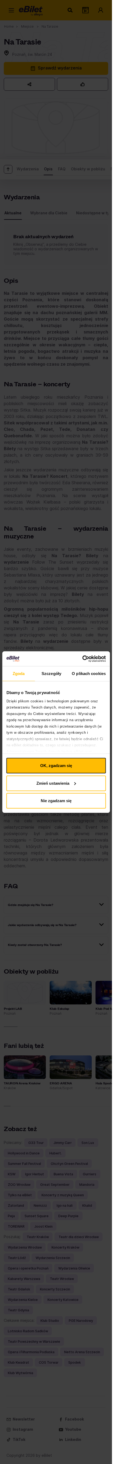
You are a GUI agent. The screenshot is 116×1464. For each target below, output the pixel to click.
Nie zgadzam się (56, 800)
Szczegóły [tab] (51, 673)
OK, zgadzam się (56, 765)
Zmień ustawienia (52, 783)
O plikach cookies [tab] (89, 673)
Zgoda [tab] (19, 673)
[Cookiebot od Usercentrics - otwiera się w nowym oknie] (82, 658)
